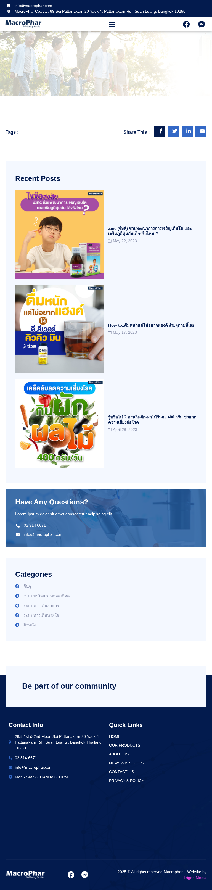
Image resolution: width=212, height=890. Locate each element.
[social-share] (159, 131)
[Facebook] (187, 24)
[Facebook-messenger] (202, 24)
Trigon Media (195, 877)
